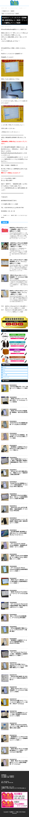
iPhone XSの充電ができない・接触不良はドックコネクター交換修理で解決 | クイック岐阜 (19, 666)
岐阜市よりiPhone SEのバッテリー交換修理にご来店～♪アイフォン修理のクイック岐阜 (19, 292)
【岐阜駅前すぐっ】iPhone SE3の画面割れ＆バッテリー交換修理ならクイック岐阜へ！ (19, 738)
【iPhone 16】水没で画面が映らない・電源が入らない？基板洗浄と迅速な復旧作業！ (19, 473)
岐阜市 (12, 215)
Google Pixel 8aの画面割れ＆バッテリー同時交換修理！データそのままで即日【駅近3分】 (19, 485)
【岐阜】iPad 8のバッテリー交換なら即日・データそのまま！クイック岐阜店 (19, 400)
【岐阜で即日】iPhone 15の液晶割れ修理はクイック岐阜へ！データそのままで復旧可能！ (19, 750)
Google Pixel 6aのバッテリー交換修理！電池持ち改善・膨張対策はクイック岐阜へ (19, 521)
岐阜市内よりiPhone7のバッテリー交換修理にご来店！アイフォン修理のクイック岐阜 (19, 229)
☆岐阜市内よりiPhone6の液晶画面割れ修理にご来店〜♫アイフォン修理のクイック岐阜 (18, 244)
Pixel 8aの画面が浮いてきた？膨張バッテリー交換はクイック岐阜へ (19, 388)
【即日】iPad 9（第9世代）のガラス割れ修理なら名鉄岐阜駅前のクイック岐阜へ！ (19, 581)
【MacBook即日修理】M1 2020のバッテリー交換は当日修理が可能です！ (19, 678)
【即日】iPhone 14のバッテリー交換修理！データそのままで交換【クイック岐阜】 (19, 277)
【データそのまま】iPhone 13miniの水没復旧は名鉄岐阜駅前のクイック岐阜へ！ (19, 569)
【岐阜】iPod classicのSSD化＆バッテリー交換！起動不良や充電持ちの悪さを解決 (19, 726)
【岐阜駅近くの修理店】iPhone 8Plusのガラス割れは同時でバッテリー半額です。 (18, 448)
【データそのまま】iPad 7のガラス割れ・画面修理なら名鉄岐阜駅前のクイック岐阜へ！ (19, 654)
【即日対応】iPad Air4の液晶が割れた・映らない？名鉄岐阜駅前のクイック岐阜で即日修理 (19, 497)
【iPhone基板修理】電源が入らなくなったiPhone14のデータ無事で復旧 (18, 629)
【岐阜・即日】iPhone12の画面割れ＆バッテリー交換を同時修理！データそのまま (19, 762)
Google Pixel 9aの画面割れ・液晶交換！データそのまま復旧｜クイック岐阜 (19, 436)
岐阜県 (2, 217)
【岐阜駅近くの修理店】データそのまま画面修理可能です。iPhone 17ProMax (18, 642)
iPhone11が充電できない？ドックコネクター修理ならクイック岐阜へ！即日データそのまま (19, 702)
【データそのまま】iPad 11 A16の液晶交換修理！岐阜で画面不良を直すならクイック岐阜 (19, 605)
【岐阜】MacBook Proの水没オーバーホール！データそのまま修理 (19, 593)
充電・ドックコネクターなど (21, 215)
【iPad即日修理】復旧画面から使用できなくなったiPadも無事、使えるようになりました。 (19, 533)
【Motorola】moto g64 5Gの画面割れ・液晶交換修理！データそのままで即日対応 (19, 509)
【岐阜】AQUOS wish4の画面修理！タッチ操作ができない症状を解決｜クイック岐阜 (19, 557)
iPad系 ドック (6, 215)
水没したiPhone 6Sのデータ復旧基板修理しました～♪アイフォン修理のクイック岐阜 (18, 261)
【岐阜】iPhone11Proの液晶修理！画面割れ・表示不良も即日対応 (19, 412)
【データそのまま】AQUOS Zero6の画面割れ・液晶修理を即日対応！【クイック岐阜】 (18, 545)
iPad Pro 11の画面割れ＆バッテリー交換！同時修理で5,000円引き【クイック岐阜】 (18, 714)
